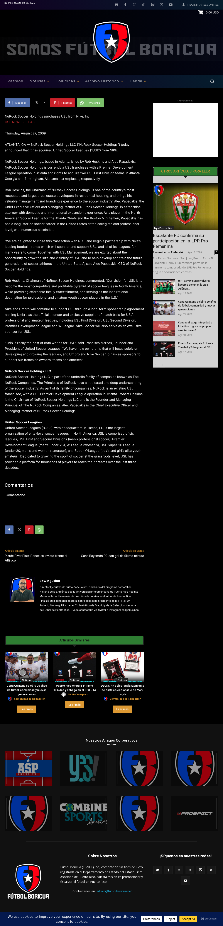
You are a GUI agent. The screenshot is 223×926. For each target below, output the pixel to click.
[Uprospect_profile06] (194, 813)
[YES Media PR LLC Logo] (83, 768)
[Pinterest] (29, 529)
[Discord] (116, 5)
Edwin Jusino (50, 580)
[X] (161, 5)
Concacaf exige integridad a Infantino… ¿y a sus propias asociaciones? (195, 326)
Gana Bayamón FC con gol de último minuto (112, 556)
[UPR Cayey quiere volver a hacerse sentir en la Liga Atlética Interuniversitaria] (164, 286)
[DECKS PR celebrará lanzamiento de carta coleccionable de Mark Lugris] (122, 667)
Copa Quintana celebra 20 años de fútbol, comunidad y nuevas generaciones (27, 690)
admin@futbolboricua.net (114, 891)
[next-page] (162, 365)
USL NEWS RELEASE (21, 122)
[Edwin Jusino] (22, 599)
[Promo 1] (28, 768)
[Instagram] (134, 5)
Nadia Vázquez (78, 694)
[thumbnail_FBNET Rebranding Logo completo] (139, 768)
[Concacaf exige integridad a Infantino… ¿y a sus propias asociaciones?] (164, 328)
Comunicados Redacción (30, 698)
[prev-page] (155, 365)
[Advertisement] (185, 130)
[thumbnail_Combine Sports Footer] (83, 813)
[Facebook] (125, 5)
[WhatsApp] (39, 529)
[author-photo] (10, 699)
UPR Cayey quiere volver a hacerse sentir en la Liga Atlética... (194, 284)
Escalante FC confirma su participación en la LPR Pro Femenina (180, 241)
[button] (212, 81)
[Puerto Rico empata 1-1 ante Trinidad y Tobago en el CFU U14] (74, 667)
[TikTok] (143, 5)
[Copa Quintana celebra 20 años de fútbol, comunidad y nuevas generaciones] (26, 667)
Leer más (26, 709)
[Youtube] (170, 5)
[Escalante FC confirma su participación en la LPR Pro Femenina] (185, 206)
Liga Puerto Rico (163, 228)
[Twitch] (152, 5)
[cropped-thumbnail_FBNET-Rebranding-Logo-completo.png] (194, 768)
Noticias (26, 680)
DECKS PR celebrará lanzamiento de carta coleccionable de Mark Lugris (122, 690)
